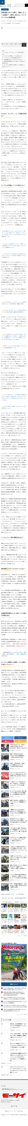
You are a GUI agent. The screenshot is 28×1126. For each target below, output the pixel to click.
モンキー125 (4, 23)
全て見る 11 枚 (24, 45)
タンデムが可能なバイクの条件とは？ (13, 56)
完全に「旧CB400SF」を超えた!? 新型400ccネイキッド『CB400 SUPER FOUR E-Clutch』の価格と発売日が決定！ (18, 765)
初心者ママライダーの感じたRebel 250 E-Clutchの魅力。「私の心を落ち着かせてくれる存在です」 (18, 820)
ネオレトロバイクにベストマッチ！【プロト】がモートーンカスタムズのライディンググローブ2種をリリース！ (18, 1069)
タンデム (24, 21)
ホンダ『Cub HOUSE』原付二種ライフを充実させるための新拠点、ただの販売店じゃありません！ (18, 792)
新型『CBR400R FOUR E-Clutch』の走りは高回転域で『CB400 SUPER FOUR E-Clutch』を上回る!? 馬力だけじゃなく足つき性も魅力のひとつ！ (18, 755)
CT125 (20, 21)
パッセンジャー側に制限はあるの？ (12, 57)
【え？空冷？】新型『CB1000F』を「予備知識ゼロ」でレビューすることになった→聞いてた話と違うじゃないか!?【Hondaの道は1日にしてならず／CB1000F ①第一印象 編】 (18, 830)
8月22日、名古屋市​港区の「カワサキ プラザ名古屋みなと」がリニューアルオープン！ (18, 1025)
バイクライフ (14, 21)
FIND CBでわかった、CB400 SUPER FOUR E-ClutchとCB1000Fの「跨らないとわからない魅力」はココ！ (18, 746)
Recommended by (20, 935)
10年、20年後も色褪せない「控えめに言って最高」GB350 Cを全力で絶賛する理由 (18, 885)
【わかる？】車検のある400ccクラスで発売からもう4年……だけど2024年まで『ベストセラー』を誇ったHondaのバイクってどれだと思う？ (18, 848)
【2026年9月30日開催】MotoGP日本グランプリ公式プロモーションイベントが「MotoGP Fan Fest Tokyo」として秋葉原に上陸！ (18, 1057)
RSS (16, 1106)
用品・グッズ (18, 1040)
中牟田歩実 (17, 23)
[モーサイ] (3, 5)
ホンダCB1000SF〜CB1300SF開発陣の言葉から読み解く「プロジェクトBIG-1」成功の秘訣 (20, 895)
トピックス (18, 750)
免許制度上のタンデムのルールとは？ (13, 59)
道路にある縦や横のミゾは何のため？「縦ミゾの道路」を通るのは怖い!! (8, 895)
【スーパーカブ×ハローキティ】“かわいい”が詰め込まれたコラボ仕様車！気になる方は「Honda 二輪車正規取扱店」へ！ (18, 774)
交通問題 (9, 23)
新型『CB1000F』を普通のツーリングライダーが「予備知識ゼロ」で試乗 (18, 802)
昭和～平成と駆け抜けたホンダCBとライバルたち (12, 1089)
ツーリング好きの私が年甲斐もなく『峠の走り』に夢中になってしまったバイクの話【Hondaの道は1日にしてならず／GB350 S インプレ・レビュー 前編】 (18, 876)
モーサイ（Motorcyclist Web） (12, 1114)
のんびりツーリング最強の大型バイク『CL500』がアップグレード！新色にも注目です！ (18, 839)
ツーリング (9, 21)
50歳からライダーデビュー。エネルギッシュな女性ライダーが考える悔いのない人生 (18, 857)
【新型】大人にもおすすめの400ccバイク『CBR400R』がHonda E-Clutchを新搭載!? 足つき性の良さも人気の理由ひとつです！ (18, 811)
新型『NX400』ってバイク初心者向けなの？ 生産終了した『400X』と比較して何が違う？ (18, 867)
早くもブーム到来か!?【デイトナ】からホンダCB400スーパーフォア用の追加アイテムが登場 (18, 1045)
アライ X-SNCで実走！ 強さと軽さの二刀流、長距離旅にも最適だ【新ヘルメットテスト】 (18, 1035)
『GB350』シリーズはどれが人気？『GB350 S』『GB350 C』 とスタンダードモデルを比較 (18, 783)
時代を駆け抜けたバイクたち (8, 1088)
